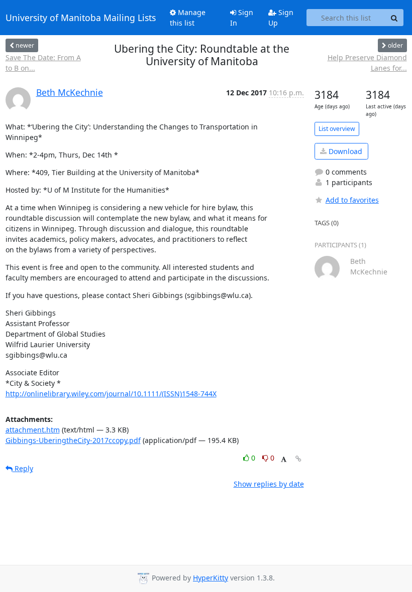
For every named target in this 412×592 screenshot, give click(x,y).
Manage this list (187, 18)
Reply (23, 468)
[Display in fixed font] (283, 459)
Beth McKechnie (69, 92)
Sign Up (280, 18)
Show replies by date (269, 484)
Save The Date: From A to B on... (43, 63)
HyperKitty (210, 577)
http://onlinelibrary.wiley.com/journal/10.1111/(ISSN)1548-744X (111, 393)
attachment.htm (33, 429)
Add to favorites (352, 200)
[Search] (394, 17)
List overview (337, 128)
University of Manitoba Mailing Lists (81, 18)
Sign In (241, 18)
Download (344, 151)
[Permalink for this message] (298, 459)
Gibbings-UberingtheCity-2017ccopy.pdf (73, 440)
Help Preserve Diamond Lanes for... (367, 63)
